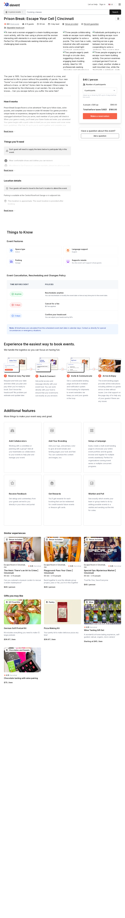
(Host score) (14, 24)
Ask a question (100, 136)
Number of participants (96, 84)
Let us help (93, 4)
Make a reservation (100, 116)
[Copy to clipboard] (118, 19)
